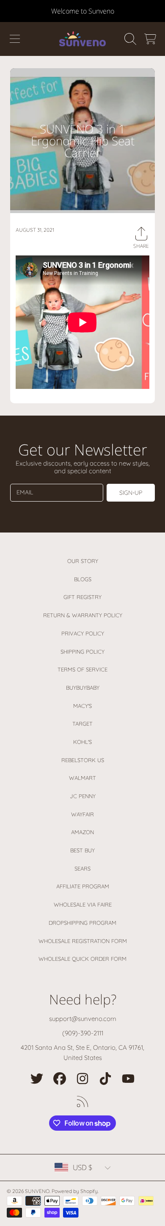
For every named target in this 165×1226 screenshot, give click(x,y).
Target (82, 723)
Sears (82, 868)
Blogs (82, 579)
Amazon (82, 832)
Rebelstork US (82, 760)
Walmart (82, 777)
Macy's (82, 705)
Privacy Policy (82, 633)
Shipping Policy (82, 651)
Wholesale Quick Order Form (82, 958)
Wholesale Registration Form (82, 941)
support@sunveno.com (82, 1019)
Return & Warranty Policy (82, 615)
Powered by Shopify (75, 1191)
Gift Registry (82, 597)
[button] (15, 39)
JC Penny (83, 796)
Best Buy (82, 850)
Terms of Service (82, 669)
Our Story (82, 561)
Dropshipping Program (82, 922)
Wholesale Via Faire (83, 904)
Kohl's (82, 741)
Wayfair (82, 814)
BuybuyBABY (82, 687)
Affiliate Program (82, 886)
